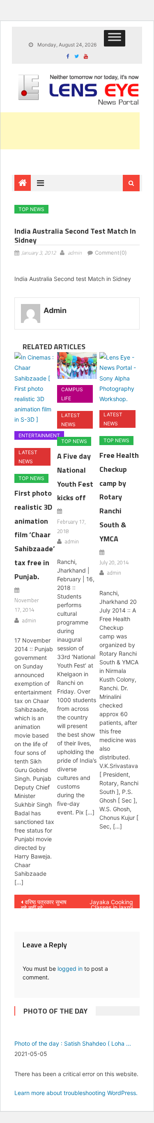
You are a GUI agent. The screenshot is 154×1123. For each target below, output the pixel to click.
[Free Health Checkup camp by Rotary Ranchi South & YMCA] (119, 378)
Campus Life (72, 393)
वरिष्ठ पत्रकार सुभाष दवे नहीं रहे (44, 903)
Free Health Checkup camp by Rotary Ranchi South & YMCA (119, 497)
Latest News (27, 456)
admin (75, 252)
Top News (31, 209)
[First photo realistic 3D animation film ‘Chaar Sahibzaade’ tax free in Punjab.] (34, 388)
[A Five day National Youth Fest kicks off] (77, 365)
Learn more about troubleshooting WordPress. (76, 1092)
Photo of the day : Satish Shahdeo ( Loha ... (72, 1043)
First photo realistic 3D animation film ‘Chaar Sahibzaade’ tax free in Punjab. (34, 534)
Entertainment (39, 435)
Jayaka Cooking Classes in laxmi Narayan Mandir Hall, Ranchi (111, 903)
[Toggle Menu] (114, 38)
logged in (70, 968)
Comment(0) (111, 252)
